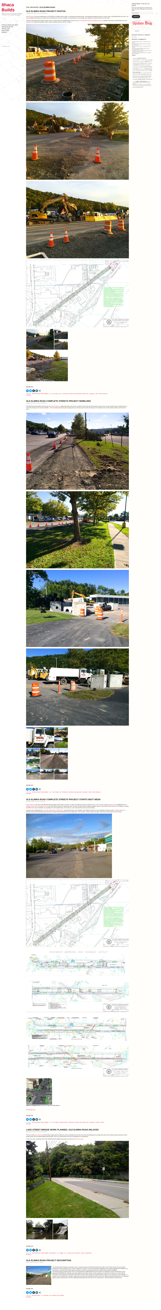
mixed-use (144, 74)
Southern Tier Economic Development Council (37, 806)
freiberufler (134, 46)
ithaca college (143, 72)
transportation (88, 1253)
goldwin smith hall (142, 70)
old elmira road (72, 393)
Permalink (28, 395)
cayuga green (136, 61)
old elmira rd (65, 792)
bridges (61, 1253)
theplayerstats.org (136, 43)
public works (85, 393)
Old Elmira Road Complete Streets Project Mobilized (58, 401)
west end (140, 87)
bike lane (46, 1295)
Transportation (52, 1253)
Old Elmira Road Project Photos (46, 11)
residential (135, 79)
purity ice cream (147, 77)
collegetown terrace (139, 65)
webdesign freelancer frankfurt (139, 50)
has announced (39, 1135)
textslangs (134, 41)
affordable (135, 58)
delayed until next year (77, 1139)
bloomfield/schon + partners (139, 60)
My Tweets (134, 37)
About (4, 32)
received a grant (112, 804)
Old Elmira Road (36, 393)
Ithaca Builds (4, 46)
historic (147, 70)
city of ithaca (55, 393)
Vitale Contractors (30, 16)
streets (96, 393)
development (141, 69)
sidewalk (62, 1295)
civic (60, 393)
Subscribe (135, 16)
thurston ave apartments (145, 84)
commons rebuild (137, 67)
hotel (150, 70)
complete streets (63, 1122)
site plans (97, 1122)
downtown (148, 69)
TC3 (138, 84)
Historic (5, 30)
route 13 (144, 79)
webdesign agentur (136, 52)
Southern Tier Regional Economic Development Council (88, 20)
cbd (146, 61)
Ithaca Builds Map (10, 25)
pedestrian (79, 393)
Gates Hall (135, 70)
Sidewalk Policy (30, 22)
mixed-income (138, 74)
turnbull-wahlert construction (145, 85)
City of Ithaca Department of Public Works (53, 810)
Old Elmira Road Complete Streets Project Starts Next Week (63, 799)
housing (136, 72)
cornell (135, 69)
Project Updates (44, 393)
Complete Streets (119, 810)
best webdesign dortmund (138, 48)
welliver (134, 87)
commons (148, 65)
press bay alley (140, 77)
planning (135, 77)
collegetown (149, 63)
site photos (91, 393)
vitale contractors (103, 393)
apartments (142, 58)
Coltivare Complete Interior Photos (141, 49)
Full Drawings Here (30, 1109)
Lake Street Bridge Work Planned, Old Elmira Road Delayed (62, 1129)
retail (139, 79)
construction (65, 393)
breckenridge (149, 60)
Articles (6, 29)
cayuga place (142, 61)
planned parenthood (145, 76)
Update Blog (7, 27)
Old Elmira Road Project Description (48, 1260)
